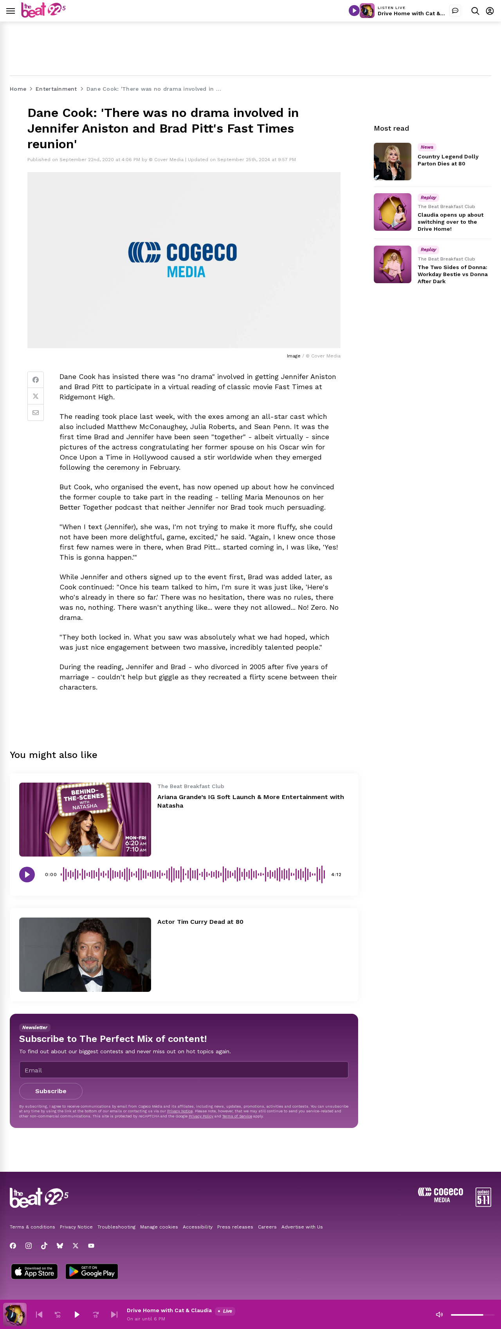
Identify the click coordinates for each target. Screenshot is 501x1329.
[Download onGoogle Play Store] (91, 1272)
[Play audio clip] (27, 874)
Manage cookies (159, 1227)
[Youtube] (91, 1246)
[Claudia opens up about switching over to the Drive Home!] (392, 212)
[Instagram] (28, 1246)
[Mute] (439, 1314)
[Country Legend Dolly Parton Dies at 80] (392, 161)
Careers (267, 1227)
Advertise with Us (302, 1227)
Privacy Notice (180, 1111)
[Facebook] (35, 380)
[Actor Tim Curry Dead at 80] (85, 954)
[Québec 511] (483, 1205)
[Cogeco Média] (440, 1200)
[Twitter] (35, 396)
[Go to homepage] (43, 15)
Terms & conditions (32, 1227)
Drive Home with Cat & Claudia (420, 13)
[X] (75, 1246)
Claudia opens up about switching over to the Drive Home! (450, 222)
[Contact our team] (455, 10)
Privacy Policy (201, 1116)
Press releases (235, 1227)
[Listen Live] (354, 10)
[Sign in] (490, 11)
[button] (39, 1314)
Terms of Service (237, 1116)
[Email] (35, 412)
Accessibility (198, 1227)
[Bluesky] (60, 1246)
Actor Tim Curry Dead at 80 (200, 921)
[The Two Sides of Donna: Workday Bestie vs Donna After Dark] (392, 264)
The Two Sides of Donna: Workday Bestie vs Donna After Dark (453, 274)
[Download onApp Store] (34, 1272)
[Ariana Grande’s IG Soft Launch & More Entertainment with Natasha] (85, 820)
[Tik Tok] (44, 1246)
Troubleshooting (116, 1227)
